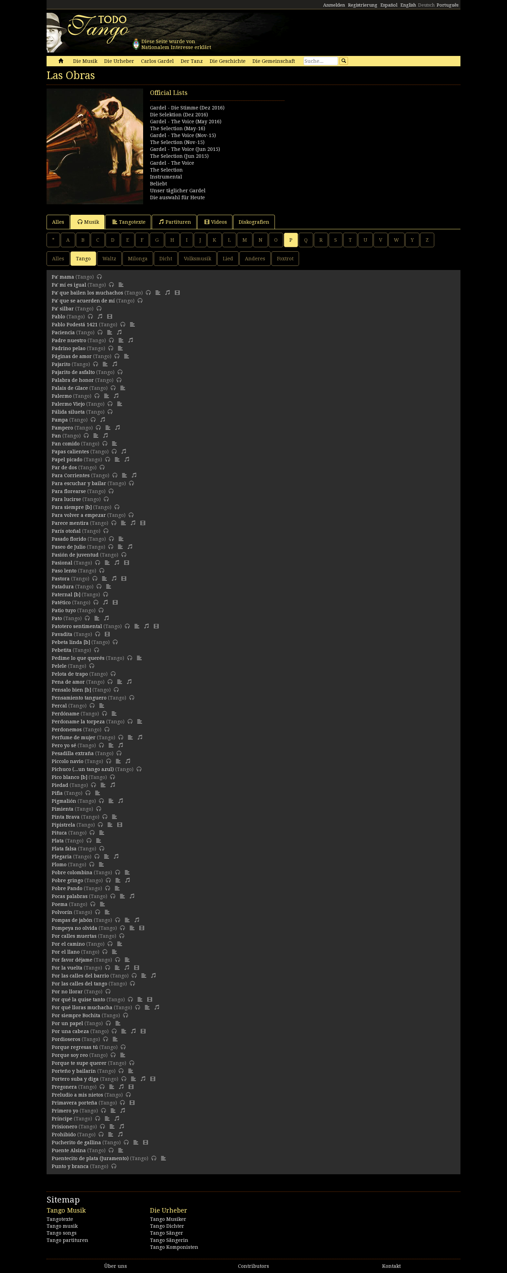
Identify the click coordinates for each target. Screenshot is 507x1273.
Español (388, 5)
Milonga (138, 258)
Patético (61, 602)
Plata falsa (64, 848)
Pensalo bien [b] (71, 690)
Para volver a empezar (79, 515)
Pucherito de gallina (76, 1142)
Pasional (62, 563)
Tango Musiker (168, 1219)
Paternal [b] (66, 594)
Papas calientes (70, 451)
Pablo (58, 316)
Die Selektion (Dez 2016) (179, 114)
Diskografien (254, 222)
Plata (58, 840)
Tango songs (62, 1233)
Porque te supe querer (79, 1063)
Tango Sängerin (169, 1240)
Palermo (62, 396)
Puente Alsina (69, 1150)
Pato (57, 618)
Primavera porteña (74, 1103)
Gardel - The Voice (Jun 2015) (185, 149)
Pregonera (64, 1087)
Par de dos (64, 467)
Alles (58, 222)
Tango (83, 258)
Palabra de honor (73, 380)
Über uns (115, 1266)
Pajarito (61, 364)
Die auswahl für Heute (177, 197)
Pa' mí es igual (69, 285)
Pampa (60, 420)
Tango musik (62, 1226)
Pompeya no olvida (74, 928)
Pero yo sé (64, 745)
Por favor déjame (72, 960)
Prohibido (64, 1134)
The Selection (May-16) (177, 128)
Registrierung (362, 5)
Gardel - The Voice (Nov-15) (183, 135)
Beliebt (158, 183)
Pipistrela (63, 825)
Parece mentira (70, 523)
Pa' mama (63, 277)
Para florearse (69, 491)
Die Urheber (119, 61)
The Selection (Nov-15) (177, 142)
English (408, 5)
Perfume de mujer (74, 737)
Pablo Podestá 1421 (75, 324)
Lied (228, 258)
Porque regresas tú (75, 1047)
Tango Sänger (166, 1233)
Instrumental (166, 177)
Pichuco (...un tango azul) (83, 769)
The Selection (166, 170)
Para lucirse (66, 499)
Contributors (253, 1266)
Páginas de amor (72, 356)
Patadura (63, 586)
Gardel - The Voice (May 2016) (185, 121)
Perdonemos (67, 729)
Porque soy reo (70, 1055)
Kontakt (391, 1266)
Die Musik (85, 61)
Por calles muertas (74, 936)
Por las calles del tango (79, 983)
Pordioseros (66, 1039)
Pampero (62, 428)
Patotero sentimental (77, 626)
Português (447, 5)
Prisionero (64, 1126)
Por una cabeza (70, 1031)
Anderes (255, 258)
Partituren (178, 222)
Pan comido (66, 443)
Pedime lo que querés (78, 658)
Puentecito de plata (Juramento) (90, 1158)
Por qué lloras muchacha (82, 1007)
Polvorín (62, 912)
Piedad (60, 785)
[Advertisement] (357, 136)
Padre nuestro (69, 340)
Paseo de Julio (69, 547)
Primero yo (65, 1110)
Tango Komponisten (174, 1247)
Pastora (61, 578)
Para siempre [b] (72, 507)
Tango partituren (67, 1240)
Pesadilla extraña (73, 753)
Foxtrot (285, 258)
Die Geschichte (228, 61)
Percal (59, 705)
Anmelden (334, 5)
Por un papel (67, 1023)
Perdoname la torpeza (78, 721)
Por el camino (68, 944)
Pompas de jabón (72, 920)
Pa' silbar (63, 308)
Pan (56, 435)
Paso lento (64, 570)
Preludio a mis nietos (77, 1095)
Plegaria (62, 856)
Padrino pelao (69, 348)
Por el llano (66, 952)
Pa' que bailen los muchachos (87, 293)
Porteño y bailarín (74, 1071)
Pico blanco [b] (69, 777)
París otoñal (66, 531)
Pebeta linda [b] (71, 642)
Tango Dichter (167, 1226)
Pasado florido (69, 539)
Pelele (59, 666)
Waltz (109, 258)
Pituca (59, 833)
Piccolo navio (67, 761)
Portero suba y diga (75, 1079)
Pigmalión (64, 801)
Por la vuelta (67, 968)
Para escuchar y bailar (79, 483)
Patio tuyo (64, 610)
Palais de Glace (70, 388)
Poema (60, 904)
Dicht (165, 258)
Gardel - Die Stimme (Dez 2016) (187, 107)
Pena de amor (68, 682)
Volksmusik (197, 258)
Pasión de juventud (75, 555)
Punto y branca (70, 1166)
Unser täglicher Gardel (178, 190)
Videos (219, 222)
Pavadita (62, 634)
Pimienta (62, 809)
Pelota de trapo (70, 674)
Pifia (57, 793)
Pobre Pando (67, 888)
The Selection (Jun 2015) (179, 156)
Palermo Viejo (68, 404)
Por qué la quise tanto (78, 999)
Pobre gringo (67, 880)
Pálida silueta (68, 412)
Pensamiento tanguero (79, 698)
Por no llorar (67, 991)
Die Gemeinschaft (273, 61)
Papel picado (67, 459)
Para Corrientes (71, 475)
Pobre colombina (72, 872)
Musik (91, 222)
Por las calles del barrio (80, 975)
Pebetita (61, 650)
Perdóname (65, 713)
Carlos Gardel (157, 61)
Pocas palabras (70, 896)
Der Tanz (192, 61)
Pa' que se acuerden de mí (83, 300)
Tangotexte (132, 222)
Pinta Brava (66, 817)
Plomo (59, 864)
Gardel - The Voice (172, 163)
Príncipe (62, 1118)
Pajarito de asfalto (73, 372)
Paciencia (63, 332)
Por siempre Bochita (76, 1015)
